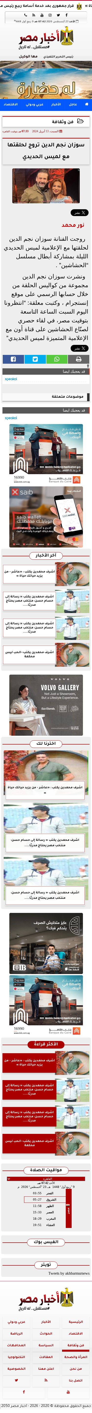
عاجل (73, 105)
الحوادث (46, 1334)
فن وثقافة (63, 122)
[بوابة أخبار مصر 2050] (46, 517)
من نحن (76, 1369)
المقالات (46, 1357)
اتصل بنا (75, 1381)
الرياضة (16, 1334)
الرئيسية (76, 1322)
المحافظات (16, 1345)
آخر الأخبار (46, 556)
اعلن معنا (46, 1369)
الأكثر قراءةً (46, 1044)
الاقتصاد (11, 105)
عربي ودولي (34, 105)
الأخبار (56, 105)
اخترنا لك (46, 744)
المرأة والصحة (75, 1357)
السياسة (46, 1345)
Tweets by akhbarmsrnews (69, 1273)
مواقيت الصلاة (46, 1170)
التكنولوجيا (16, 1357)
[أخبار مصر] (46, 80)
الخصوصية (16, 1369)
